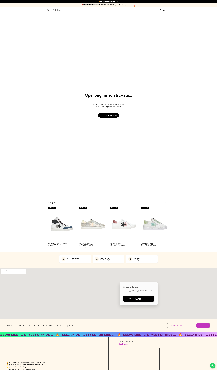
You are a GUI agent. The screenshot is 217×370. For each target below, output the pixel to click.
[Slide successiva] (73, 224)
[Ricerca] (160, 10)
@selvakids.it (124, 344)
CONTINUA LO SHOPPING (108, 115)
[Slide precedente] (50, 224)
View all (167, 203)
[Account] (164, 10)
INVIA (203, 325)
